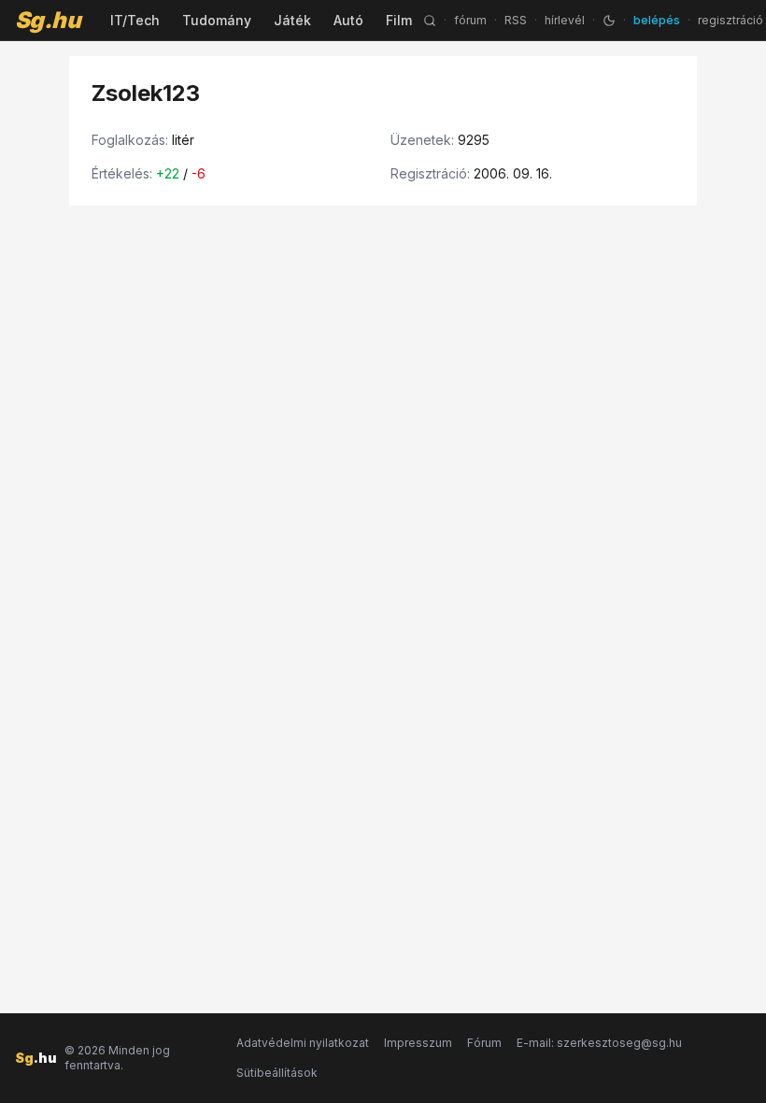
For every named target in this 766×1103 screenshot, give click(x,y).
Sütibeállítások (277, 1073)
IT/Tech (135, 20)
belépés (656, 20)
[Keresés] (429, 20)
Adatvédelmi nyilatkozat (302, 1043)
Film (399, 20)
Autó (348, 20)
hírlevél (565, 20)
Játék (292, 20)
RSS (515, 20)
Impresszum (418, 1043)
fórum (470, 20)
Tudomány (216, 20)
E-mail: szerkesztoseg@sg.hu (599, 1043)
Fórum (484, 1043)
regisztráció (730, 20)
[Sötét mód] (609, 20)
